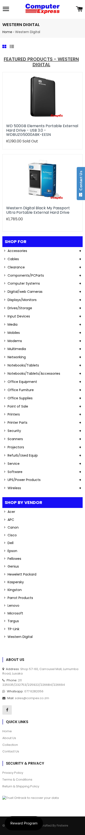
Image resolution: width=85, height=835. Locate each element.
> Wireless (12, 488)
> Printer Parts (15, 422)
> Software (13, 471)
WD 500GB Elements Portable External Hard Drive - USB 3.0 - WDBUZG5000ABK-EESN (42, 130)
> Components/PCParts (24, 275)
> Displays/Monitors (20, 299)
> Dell (8, 543)
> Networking (15, 357)
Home (7, 32)
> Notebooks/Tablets (21, 365)
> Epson (10, 551)
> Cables (11, 259)
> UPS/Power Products (22, 479)
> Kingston (13, 589)
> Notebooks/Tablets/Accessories (32, 373)
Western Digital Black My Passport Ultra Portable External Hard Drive (38, 210)
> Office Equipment (20, 381)
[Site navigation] (5, 9)
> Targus (11, 621)
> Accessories (15, 250)
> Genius (11, 566)
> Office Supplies (18, 398)
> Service (12, 463)
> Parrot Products (18, 597)
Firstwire (62, 825)
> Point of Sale (16, 406)
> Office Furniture (19, 390)
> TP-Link (11, 629)
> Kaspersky (14, 582)
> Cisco (10, 535)
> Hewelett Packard (20, 574)
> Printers (12, 414)
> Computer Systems (22, 283)
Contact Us (81, 182)
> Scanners (13, 439)
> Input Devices (17, 316)
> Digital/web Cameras (23, 291)
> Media (10, 324)
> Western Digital (18, 636)
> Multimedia (15, 349)
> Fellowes (12, 558)
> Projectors (14, 447)
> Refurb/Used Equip (21, 455)
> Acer (9, 511)
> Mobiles (12, 332)
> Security (12, 430)
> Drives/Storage (18, 308)
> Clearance (14, 267)
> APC (9, 519)
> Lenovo (11, 605)
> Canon (11, 527)
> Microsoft (13, 613)
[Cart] (79, 9)
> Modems (13, 341)
